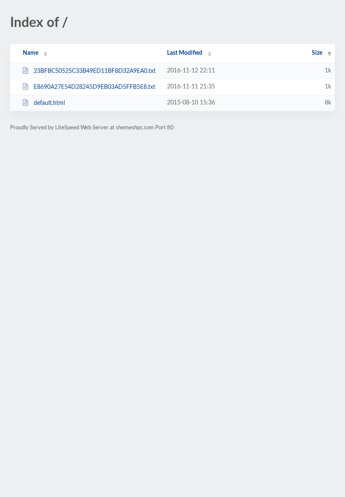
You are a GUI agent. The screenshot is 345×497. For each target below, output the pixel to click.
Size (317, 53)
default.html (49, 103)
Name (30, 53)
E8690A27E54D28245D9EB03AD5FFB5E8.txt (94, 87)
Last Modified (184, 53)
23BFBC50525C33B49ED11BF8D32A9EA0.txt (95, 71)
